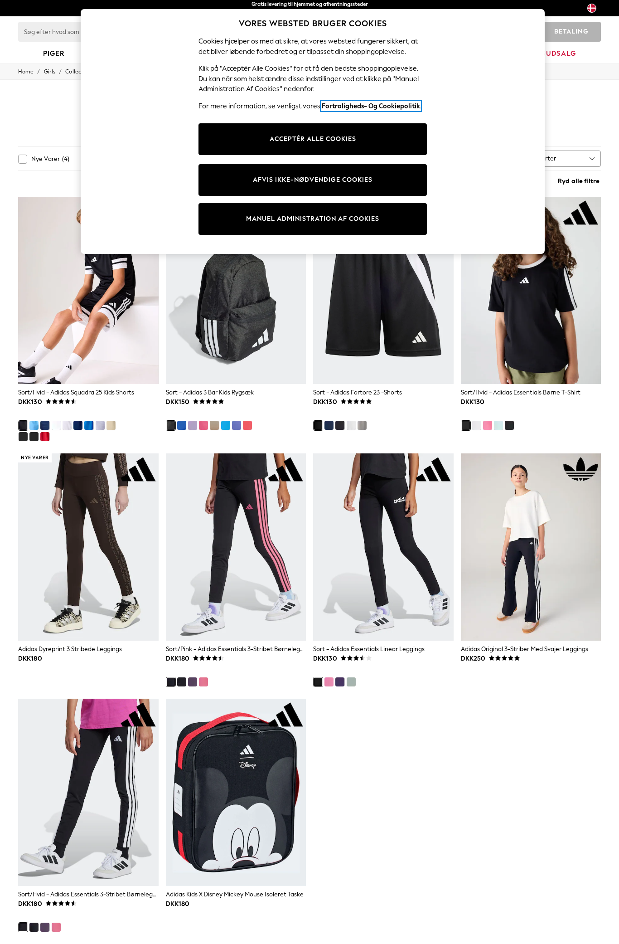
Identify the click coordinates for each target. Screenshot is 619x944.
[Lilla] (192, 425)
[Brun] (111, 425)
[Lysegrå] (362, 425)
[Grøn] (498, 425)
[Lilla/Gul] (236, 425)
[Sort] (34, 436)
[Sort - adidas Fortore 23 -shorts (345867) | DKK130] (383, 290)
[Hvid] (56, 425)
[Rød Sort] (339, 425)
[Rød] (44, 436)
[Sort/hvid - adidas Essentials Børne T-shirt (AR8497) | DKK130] (531, 290)
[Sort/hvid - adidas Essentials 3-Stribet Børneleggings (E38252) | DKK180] (88, 792)
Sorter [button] (547, 158)
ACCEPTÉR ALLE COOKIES (313, 139)
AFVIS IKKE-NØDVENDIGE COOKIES (312, 180)
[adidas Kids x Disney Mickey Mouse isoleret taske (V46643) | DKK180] (236, 792)
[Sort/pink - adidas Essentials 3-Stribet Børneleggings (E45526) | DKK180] (236, 547)
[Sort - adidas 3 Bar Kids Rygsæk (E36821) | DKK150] (236, 290)
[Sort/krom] (23, 436)
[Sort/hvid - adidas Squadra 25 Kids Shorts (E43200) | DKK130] (88, 290)
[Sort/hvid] (23, 425)
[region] (313, 131)
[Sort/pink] (509, 425)
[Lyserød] (203, 425)
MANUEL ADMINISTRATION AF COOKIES (312, 219)
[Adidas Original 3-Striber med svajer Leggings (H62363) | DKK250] (531, 547)
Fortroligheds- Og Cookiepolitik (371, 106)
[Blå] (88, 425)
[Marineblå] (329, 425)
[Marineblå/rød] (44, 425)
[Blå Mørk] (77, 425)
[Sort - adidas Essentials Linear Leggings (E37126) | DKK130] (383, 547)
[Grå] (100, 425)
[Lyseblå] (34, 425)
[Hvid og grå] (67, 425)
